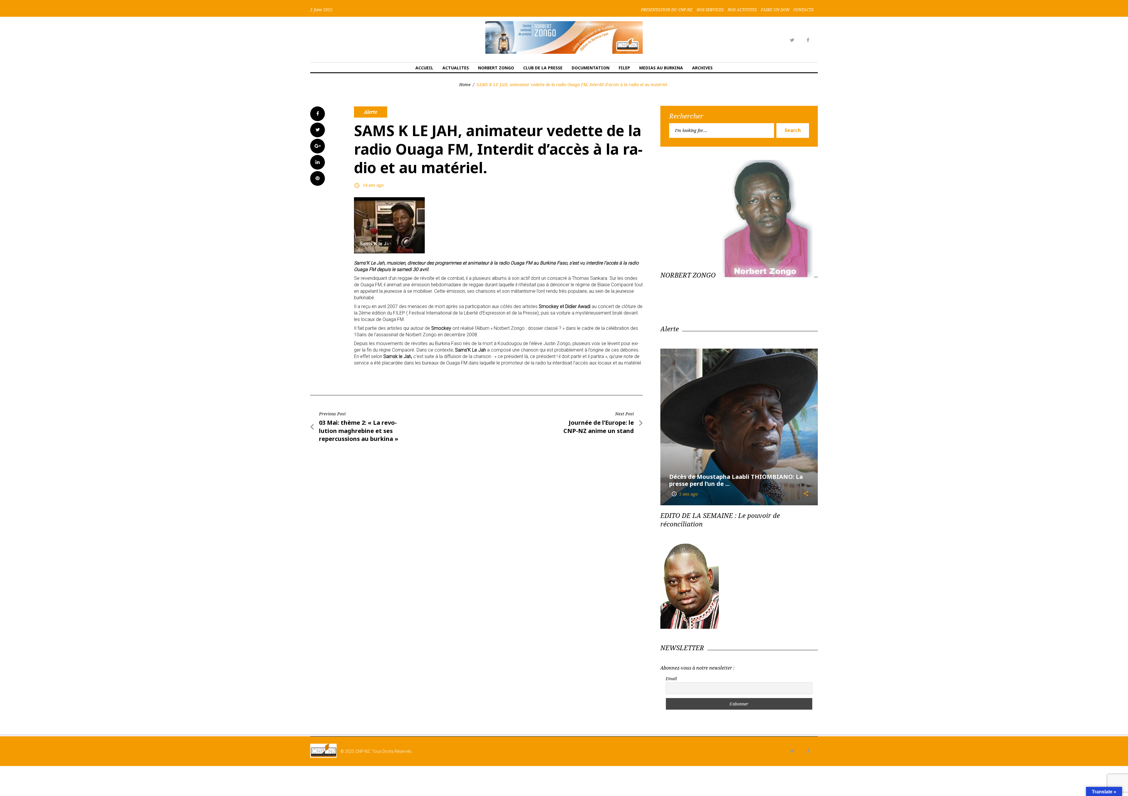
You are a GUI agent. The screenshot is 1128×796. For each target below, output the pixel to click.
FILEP (624, 68)
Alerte (370, 112)
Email (671, 678)
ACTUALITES (455, 68)
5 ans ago (684, 494)
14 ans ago (373, 185)
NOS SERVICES (710, 9)
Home (465, 84)
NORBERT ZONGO (496, 68)
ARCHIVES (702, 68)
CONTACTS (803, 9)
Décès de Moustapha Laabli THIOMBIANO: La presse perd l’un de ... (736, 480)
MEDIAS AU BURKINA (661, 68)
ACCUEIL (424, 68)
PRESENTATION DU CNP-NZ (666, 9)
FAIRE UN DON (775, 9)
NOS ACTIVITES (742, 9)
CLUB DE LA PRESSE (543, 68)
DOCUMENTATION (591, 68)
